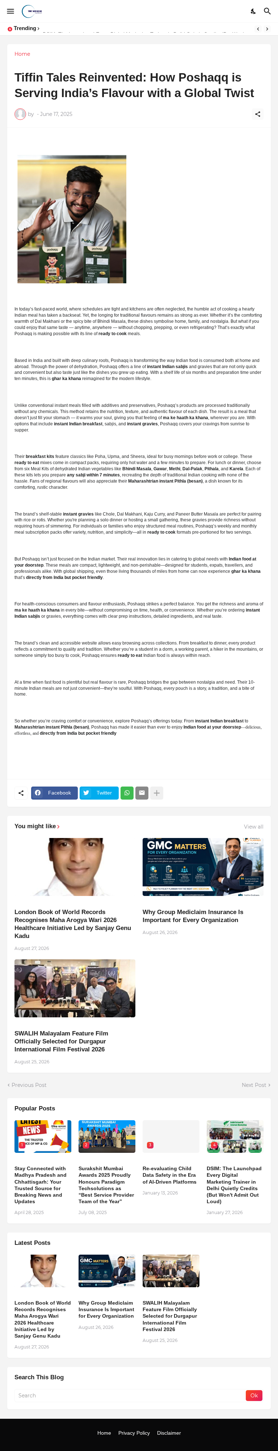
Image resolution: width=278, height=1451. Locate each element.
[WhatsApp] (127, 793)
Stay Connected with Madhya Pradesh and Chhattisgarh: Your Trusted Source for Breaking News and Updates (40, 1185)
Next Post (254, 1085)
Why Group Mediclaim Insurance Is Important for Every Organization (193, 916)
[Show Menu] (10, 11)
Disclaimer (169, 1433)
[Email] (141, 793)
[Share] (258, 114)
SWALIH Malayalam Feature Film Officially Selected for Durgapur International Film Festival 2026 (61, 1041)
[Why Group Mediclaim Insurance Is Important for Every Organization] (203, 867)
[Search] (268, 11)
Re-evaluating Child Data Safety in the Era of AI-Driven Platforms (170, 1175)
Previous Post (29, 1085)
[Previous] (258, 29)
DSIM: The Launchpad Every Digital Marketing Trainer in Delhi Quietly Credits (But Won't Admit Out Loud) (234, 1185)
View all (254, 826)
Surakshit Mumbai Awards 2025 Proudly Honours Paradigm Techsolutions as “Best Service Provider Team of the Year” (106, 1185)
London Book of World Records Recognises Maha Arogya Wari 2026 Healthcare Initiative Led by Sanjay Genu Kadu (72, 924)
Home (22, 54)
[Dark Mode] (253, 11)
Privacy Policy (134, 1433)
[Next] (267, 29)
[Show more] (156, 793)
